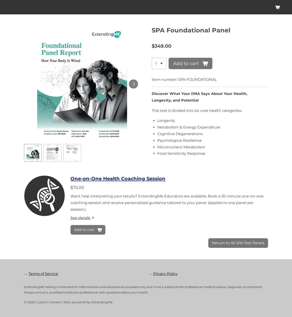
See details (80, 218)
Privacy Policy (165, 274)
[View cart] (277, 7)
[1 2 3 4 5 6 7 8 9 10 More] (159, 63)
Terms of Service (43, 274)
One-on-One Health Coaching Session (117, 178)
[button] (33, 153)
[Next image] (133, 84)
